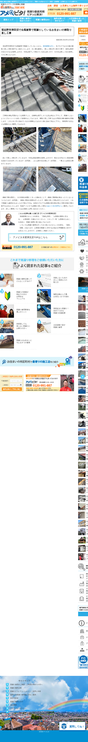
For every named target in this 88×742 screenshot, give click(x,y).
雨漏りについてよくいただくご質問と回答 (25, 691)
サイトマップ (15, 712)
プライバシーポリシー (18, 708)
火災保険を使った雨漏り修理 (76, 19)
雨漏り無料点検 (16, 688)
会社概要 (13, 705)
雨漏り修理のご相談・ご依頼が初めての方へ (26, 684)
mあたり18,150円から (54, 206)
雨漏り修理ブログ (16, 701)
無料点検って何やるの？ (59, 19)
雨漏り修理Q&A (43, 20)
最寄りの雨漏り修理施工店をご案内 (23, 695)
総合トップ (8, 20)
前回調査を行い (48, 46)
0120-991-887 (23, 247)
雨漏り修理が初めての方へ (25, 19)
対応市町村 (14, 698)
